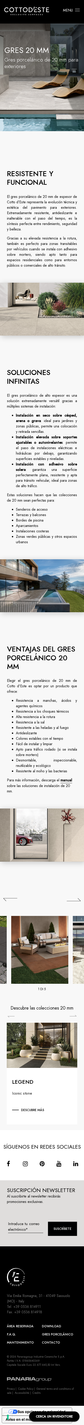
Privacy (11, 1389)
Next (73, 1015)
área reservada (20, 1326)
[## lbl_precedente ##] (10, 900)
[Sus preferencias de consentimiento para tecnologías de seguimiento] (8, 1417)
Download (51, 1326)
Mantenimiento (20, 1342)
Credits (36, 1393)
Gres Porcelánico (57, 1334)
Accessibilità (22, 1393)
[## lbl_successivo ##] (74, 900)
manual (66, 780)
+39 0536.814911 (27, 1306)
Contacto (51, 1342)
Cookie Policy (25, 1389)
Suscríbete (62, 1228)
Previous (11, 1016)
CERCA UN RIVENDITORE (54, 1416)
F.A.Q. (11, 1334)
